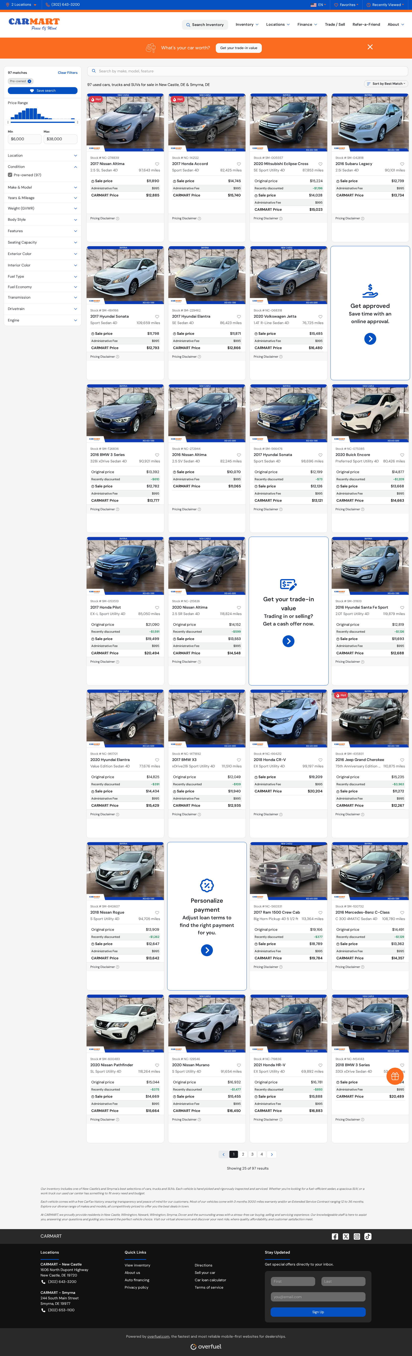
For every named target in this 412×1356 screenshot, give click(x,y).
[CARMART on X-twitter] (344, 1236)
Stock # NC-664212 (267, 754)
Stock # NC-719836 (267, 1059)
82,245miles (231, 461)
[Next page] (272, 1154)
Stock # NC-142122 (185, 158)
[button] (23, 4)
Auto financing (137, 1280)
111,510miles (232, 766)
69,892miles (312, 1071)
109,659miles (148, 322)
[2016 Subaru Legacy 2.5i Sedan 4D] (370, 122)
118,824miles (231, 613)
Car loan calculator (210, 1280)
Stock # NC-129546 (186, 1059)
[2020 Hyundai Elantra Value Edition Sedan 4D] (125, 718)
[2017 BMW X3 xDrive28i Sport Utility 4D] (207, 718)
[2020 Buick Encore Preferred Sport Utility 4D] (370, 413)
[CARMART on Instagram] (355, 1236)
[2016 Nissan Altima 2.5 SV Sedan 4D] (207, 413)
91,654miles (231, 1071)
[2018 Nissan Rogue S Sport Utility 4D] (125, 871)
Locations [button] (275, 24)
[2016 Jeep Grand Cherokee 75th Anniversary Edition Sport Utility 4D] (370, 718)
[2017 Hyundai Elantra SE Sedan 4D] (207, 275)
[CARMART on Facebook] (333, 1236)
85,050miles (149, 613)
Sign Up (318, 1312)
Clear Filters (67, 72)
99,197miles (313, 766)
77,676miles (149, 766)
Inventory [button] (244, 24)
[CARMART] (34, 24)
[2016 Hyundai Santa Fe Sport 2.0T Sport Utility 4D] (370, 566)
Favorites (347, 4)
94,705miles (149, 918)
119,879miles (394, 613)
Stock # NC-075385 (350, 449)
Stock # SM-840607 (105, 906)
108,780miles (393, 918)
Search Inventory (208, 24)
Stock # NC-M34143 (349, 1059)
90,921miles (149, 461)
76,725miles (313, 322)
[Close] (370, 46)
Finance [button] (305, 24)
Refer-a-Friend (366, 24)
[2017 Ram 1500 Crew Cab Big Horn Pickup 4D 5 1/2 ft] (288, 871)
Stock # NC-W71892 (186, 754)
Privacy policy (136, 1287)
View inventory (137, 1265)
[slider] (8, 122)
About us (132, 1272)
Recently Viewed (386, 4)
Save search (46, 90)
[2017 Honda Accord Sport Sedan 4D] (207, 122)
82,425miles (231, 170)
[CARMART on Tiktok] (365, 1236)
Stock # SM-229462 (186, 310)
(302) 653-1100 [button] (61, 1310)
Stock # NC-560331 (268, 906)
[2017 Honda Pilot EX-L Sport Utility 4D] (125, 566)
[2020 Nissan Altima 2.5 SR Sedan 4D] (207, 566)
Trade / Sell (335, 24)
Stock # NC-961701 (104, 754)
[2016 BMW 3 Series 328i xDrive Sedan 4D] (125, 413)
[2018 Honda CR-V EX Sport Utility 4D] (288, 718)
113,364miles (313, 918)
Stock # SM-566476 (268, 449)
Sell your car (205, 1272)
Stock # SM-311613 (348, 601)
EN (320, 4)
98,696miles (312, 461)
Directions (203, 1265)
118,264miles (149, 1071)
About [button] (393, 24)
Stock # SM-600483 (105, 1059)
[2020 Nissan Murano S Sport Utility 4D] (207, 1023)
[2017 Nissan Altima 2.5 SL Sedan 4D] (125, 122)
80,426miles (394, 461)
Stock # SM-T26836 (104, 449)
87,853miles (313, 170)
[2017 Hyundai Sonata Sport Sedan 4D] (125, 275)
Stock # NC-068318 (268, 310)
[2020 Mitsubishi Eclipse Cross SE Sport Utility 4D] (288, 122)
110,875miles (394, 766)
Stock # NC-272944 (186, 449)
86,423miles (231, 322)
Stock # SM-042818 (349, 158)
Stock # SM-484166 (104, 310)
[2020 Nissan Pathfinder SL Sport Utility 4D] (125, 1023)
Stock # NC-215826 (186, 601)
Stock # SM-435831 (349, 754)
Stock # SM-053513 (104, 601)
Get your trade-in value (238, 48)
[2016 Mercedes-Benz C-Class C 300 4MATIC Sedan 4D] (370, 871)
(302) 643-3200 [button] (66, 4)
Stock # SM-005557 (268, 158)
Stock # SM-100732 (349, 906)
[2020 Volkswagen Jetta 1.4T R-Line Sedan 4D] (288, 275)
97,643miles (149, 170)
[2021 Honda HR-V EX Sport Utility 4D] (288, 1023)
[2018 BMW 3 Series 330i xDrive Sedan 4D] (370, 1023)
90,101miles (395, 170)
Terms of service (209, 1287)
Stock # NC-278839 (104, 158)
